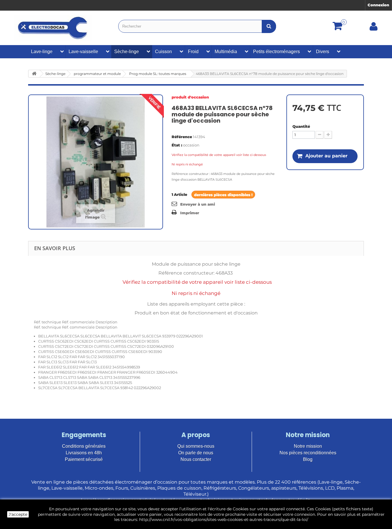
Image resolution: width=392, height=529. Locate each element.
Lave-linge (42, 51)
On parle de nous (195, 452)
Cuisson (163, 51)
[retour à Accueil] (34, 73)
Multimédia (226, 51)
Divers (322, 51)
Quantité (301, 126)
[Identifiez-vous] (374, 28)
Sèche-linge (126, 51)
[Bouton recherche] (269, 26)
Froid (193, 51)
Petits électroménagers (276, 51)
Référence (182, 136)
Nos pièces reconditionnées (308, 452)
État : (177, 145)
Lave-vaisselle (83, 51)
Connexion (378, 5)
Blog (308, 459)
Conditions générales (84, 446)
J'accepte (18, 514)
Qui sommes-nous (195, 446)
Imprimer (189, 213)
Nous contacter (196, 459)
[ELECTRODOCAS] (53, 28)
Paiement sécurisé (84, 459)
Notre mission (308, 446)
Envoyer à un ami (197, 204)
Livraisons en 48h (84, 452)
